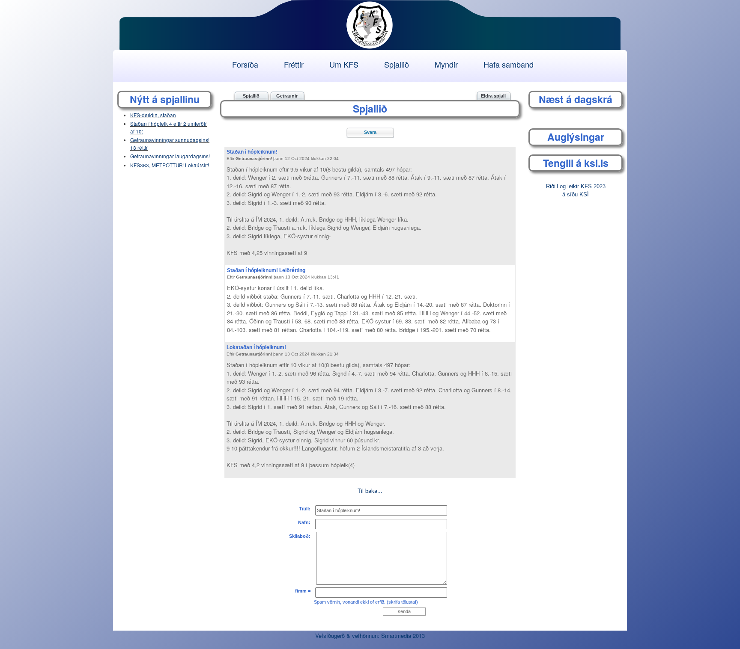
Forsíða (245, 64)
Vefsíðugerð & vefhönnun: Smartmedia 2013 (370, 635)
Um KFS (343, 64)
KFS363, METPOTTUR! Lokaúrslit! (169, 165)
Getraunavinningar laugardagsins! (170, 156)
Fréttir (294, 64)
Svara (370, 132)
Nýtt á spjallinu (165, 99)
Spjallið (396, 64)
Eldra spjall (493, 95)
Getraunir (287, 95)
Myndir (446, 64)
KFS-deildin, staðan (153, 115)
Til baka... (370, 490)
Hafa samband (508, 64)
